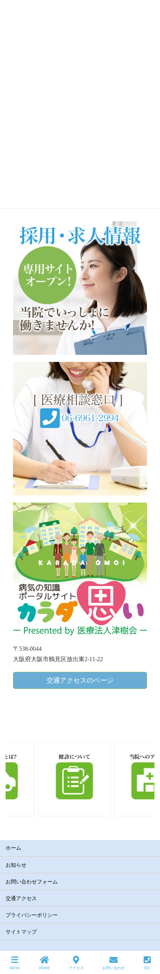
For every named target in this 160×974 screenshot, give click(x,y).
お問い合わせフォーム (32, 882)
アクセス (76, 968)
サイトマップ (21, 932)
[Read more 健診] (42, 778)
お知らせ (16, 865)
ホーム (13, 848)
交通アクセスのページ (80, 680)
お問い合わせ (113, 968)
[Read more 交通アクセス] (118, 778)
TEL (147, 968)
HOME (44, 968)
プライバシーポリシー (32, 915)
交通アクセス (21, 898)
